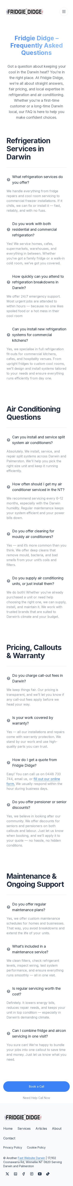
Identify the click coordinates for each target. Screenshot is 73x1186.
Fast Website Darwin (31, 1158)
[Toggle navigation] (64, 11)
